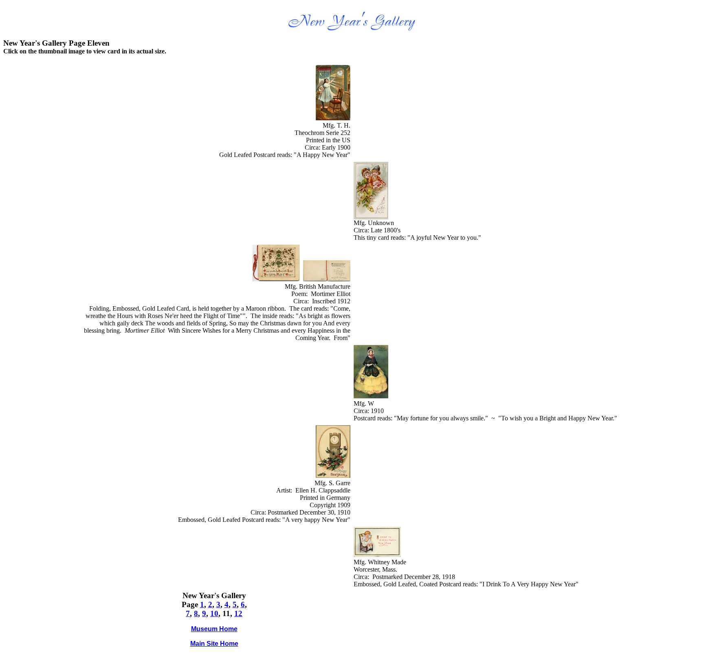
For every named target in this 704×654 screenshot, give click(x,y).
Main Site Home (214, 643)
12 (238, 613)
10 (214, 613)
